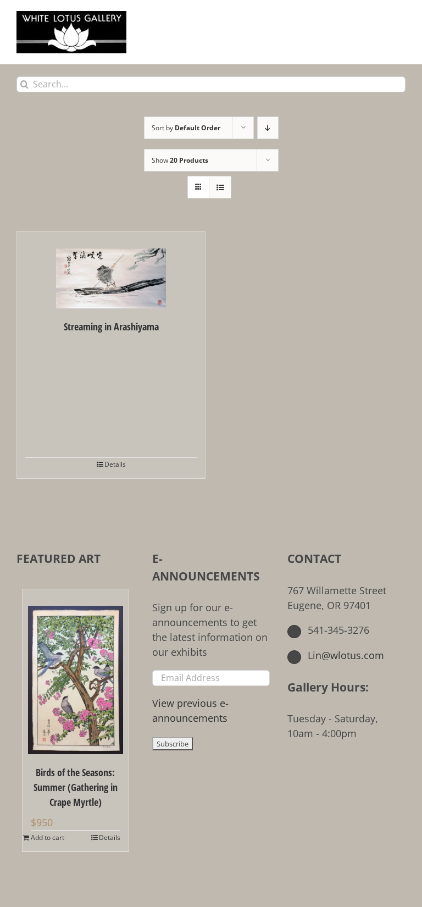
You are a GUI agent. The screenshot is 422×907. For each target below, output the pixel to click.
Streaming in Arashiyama (111, 326)
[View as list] (220, 187)
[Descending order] (268, 128)
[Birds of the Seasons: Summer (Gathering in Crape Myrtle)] (76, 671)
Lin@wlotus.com (344, 655)
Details (115, 464)
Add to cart (47, 837)
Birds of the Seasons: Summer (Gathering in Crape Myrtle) (76, 787)
